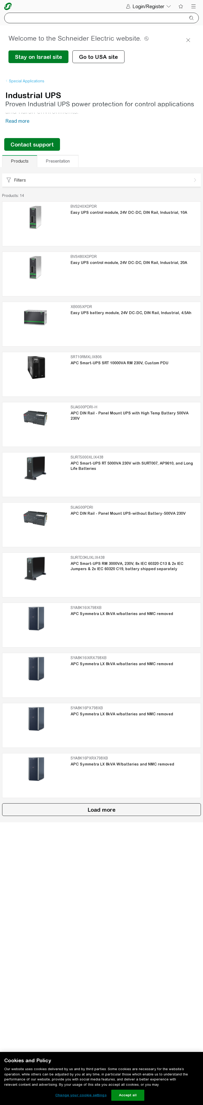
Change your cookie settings (81, 1095)
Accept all (128, 1095)
